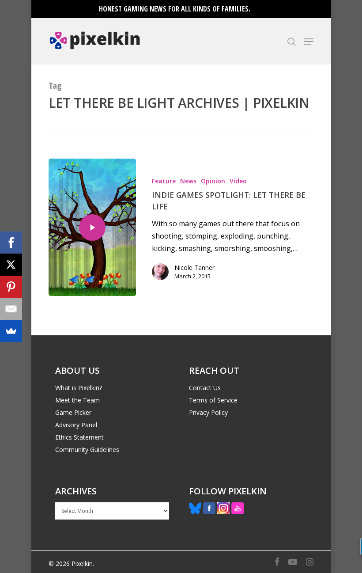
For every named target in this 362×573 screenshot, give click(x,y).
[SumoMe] (11, 331)
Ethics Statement (79, 437)
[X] (11, 265)
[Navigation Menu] (308, 41)
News (188, 181)
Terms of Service (213, 400)
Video (238, 181)
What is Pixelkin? (78, 387)
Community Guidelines (87, 449)
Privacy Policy (208, 412)
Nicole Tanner (194, 267)
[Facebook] (11, 242)
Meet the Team (77, 400)
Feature (164, 181)
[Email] (11, 309)
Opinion (213, 181)
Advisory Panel (76, 425)
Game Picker (73, 412)
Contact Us (205, 387)
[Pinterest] (11, 287)
